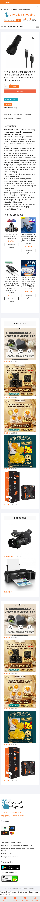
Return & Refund (17, 812)
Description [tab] (7, 114)
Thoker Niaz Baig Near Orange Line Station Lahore (17, 846)
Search (18, 20)
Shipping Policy (5, 816)
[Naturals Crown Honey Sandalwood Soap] (20, 451)
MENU (7, 2)
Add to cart (14, 87)
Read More (11, 299)
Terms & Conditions (18, 816)
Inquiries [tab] (18, 118)
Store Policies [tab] (8, 118)
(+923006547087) (7, 9)
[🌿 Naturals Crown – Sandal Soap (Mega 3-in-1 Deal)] (20, 415)
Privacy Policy (5, 812)
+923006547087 (7, 854)
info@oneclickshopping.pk (22, 9)
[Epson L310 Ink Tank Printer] (20, 574)
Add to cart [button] (11, 244)
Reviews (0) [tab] (18, 114)
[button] (33, 38)
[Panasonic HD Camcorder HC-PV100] (20, 539)
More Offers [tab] (28, 114)
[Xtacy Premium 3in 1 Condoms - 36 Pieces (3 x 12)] (20, 487)
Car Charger (14, 108)
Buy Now (20, 91)
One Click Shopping (22, 14)
